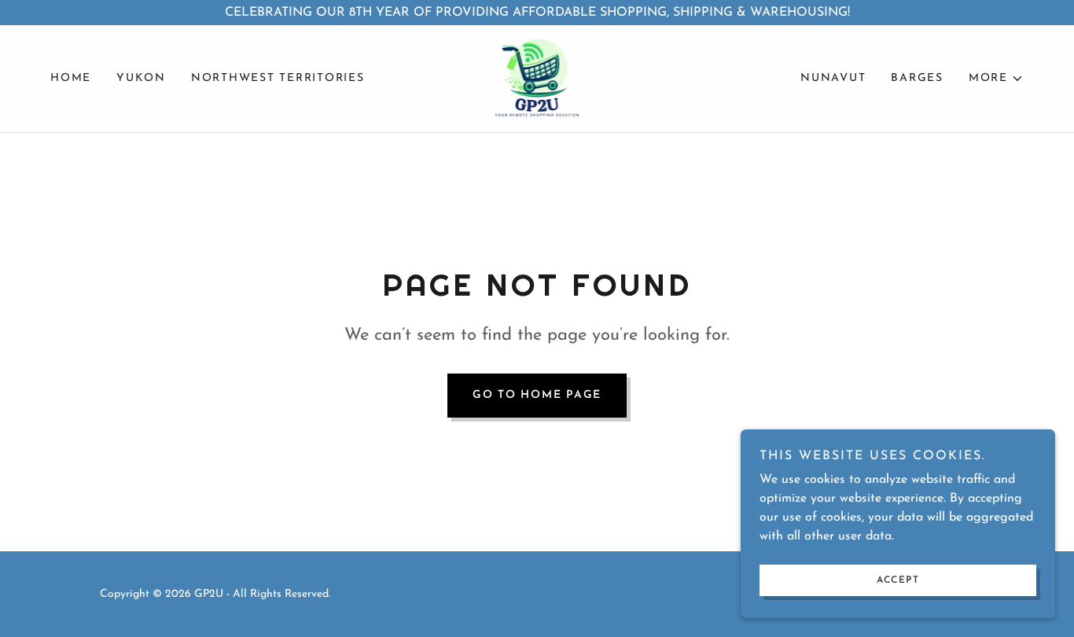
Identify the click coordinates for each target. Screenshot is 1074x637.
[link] (537, 78)
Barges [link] (917, 78)
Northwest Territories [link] (278, 78)
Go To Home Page (537, 395)
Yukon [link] (141, 78)
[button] (996, 78)
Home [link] (70, 78)
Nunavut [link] (833, 78)
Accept (898, 580)
